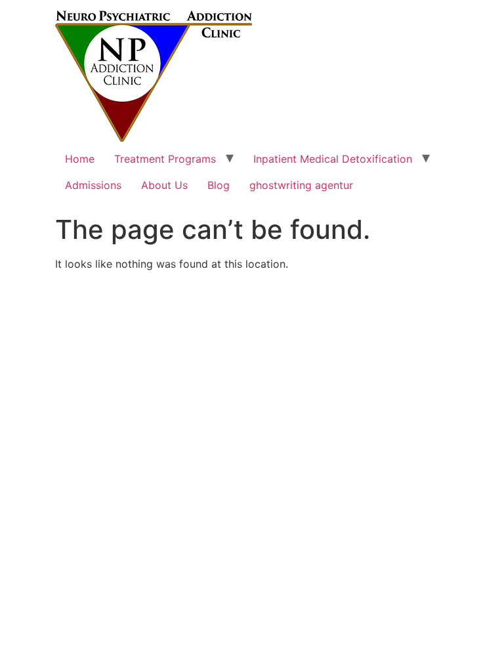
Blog (218, 185)
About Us (164, 185)
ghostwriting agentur (301, 185)
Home (79, 158)
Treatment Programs (165, 158)
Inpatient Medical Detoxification (332, 158)
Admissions (93, 185)
